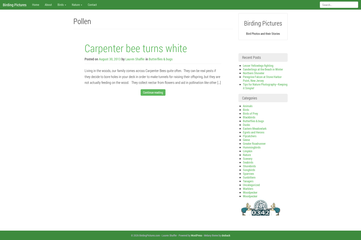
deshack (226, 235)
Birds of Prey (250, 113)
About (48, 5)
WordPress (196, 235)
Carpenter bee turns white (136, 48)
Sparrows (248, 174)
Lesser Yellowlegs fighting (258, 65)
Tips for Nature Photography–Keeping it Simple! (265, 86)
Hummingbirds (252, 147)
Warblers (248, 189)
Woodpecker (250, 192)
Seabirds (248, 162)
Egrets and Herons (253, 132)
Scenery (247, 159)
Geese (246, 140)
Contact (92, 5)
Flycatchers (249, 136)
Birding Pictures (15, 4)
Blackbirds (249, 117)
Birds (61, 5)
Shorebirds (249, 166)
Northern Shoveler (253, 73)
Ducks (246, 125)
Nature (76, 5)
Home (35, 5)
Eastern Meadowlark (254, 128)
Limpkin (247, 151)
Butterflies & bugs (161, 59)
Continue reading (153, 92)
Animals (248, 106)
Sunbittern (249, 177)
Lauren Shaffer (135, 59)
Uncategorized (251, 185)
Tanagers (248, 181)
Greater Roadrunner (254, 143)
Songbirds (249, 170)
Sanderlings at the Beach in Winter (263, 69)
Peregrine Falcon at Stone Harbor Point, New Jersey (262, 79)
